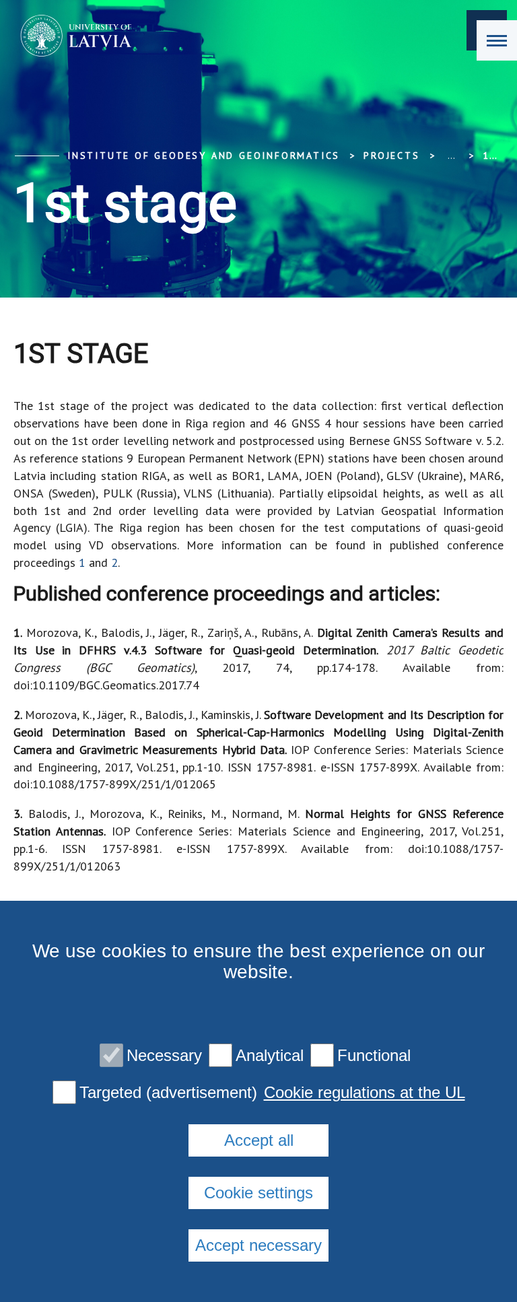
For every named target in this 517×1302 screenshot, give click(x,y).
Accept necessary (258, 1245)
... (451, 155)
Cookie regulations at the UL (364, 1093)
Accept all (259, 1140)
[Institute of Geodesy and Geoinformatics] (71, 36)
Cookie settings (258, 1193)
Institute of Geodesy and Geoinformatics (203, 155)
